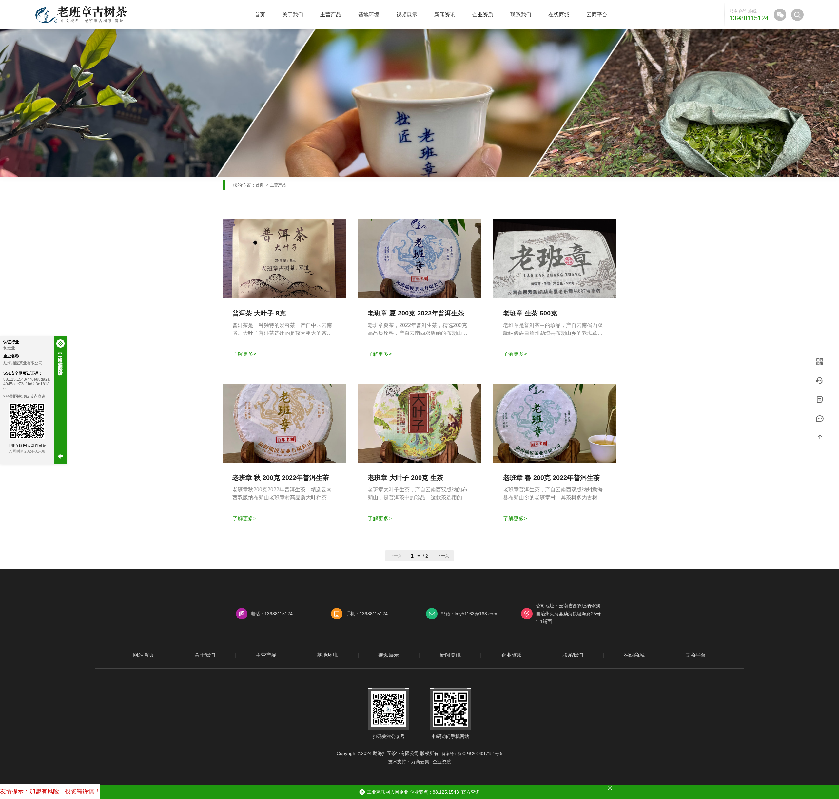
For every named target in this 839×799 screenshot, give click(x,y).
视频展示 (406, 14)
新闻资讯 (444, 14)
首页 (260, 14)
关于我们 (292, 14)
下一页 (443, 555)
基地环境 (368, 14)
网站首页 (143, 655)
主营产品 (330, 14)
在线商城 (558, 14)
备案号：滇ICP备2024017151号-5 (472, 753)
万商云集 (420, 761)
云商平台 (596, 14)
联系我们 (520, 14)
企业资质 (482, 14)
